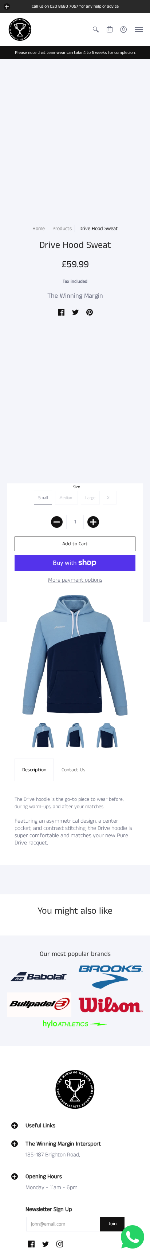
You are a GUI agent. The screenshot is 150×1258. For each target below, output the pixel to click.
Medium (66, 498)
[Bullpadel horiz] (39, 1004)
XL (109, 498)
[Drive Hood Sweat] (43, 735)
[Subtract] (57, 522)
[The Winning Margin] (20, 29)
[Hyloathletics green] (75, 1024)
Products (62, 228)
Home (38, 228)
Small (43, 498)
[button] (7, 6)
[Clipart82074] (111, 977)
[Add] (93, 522)
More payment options (75, 580)
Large (90, 498)
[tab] (34, 770)
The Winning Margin (75, 296)
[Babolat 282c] (39, 977)
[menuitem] (96, 29)
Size (76, 487)
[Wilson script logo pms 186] (111, 1004)
